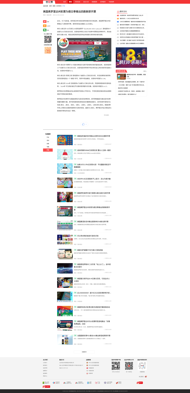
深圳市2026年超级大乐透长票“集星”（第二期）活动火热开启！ (133, 37)
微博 (48, 21)
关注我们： (142, 376)
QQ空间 (48, 26)
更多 (145, 71)
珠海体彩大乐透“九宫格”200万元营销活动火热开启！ (133, 28)
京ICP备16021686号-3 (91, 391)
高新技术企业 (119, 383)
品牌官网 (90, 383)
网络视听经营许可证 (80, 383)
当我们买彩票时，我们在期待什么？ (127, 94)
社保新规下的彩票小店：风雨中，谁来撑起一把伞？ (131, 91)
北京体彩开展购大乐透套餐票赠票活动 (130, 31)
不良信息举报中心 (57, 383)
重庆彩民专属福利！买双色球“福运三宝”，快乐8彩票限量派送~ (133, 24)
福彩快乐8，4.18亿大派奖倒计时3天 (129, 18)
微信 (48, 30)
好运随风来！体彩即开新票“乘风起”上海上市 (131, 15)
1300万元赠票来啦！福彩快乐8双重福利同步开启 (133, 21)
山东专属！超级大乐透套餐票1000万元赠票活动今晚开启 (133, 43)
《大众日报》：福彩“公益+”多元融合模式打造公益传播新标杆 (132, 85)
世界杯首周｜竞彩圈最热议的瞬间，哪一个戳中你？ (131, 81)
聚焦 (54, 6)
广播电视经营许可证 (69, 383)
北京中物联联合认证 (109, 383)
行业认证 (99, 383)
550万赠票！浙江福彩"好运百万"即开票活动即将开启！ (133, 40)
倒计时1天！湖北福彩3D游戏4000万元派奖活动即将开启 (133, 34)
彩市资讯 (59, 6)
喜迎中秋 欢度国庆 (123, 88)
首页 (50, 6)
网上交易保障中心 (47, 383)
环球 (64, 6)
